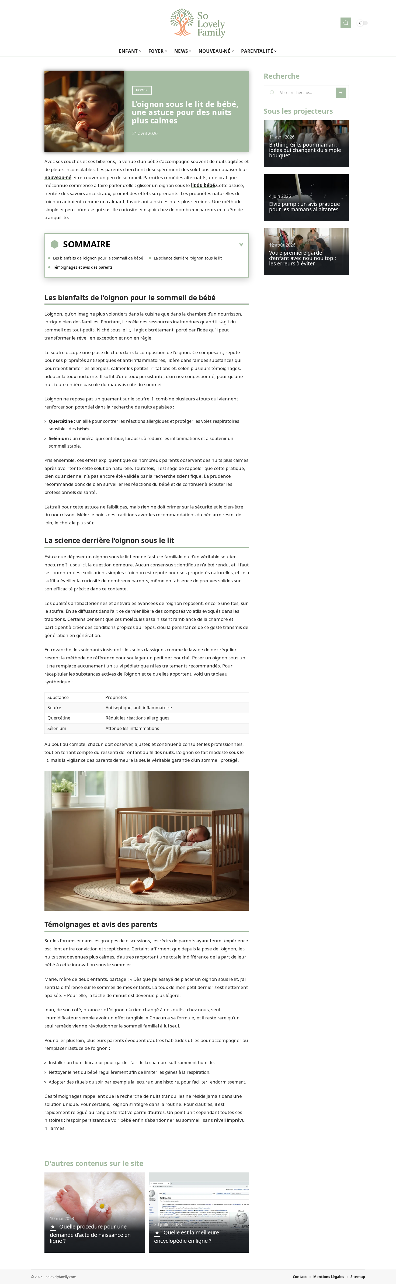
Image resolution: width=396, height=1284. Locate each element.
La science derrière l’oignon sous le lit (188, 258)
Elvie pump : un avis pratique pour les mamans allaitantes (304, 206)
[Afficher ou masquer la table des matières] (177, 245)
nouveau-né (57, 177)
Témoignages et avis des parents (83, 267)
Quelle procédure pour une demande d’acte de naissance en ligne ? (90, 1233)
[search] (346, 23)
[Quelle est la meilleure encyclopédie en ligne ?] (199, 1212)
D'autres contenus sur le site (93, 1163)
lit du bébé (203, 185)
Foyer (142, 90)
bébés (83, 429)
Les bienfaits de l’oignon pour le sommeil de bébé (98, 258)
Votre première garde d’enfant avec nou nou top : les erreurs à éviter (302, 258)
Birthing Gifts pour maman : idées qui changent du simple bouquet (305, 150)
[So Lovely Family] (198, 23)
